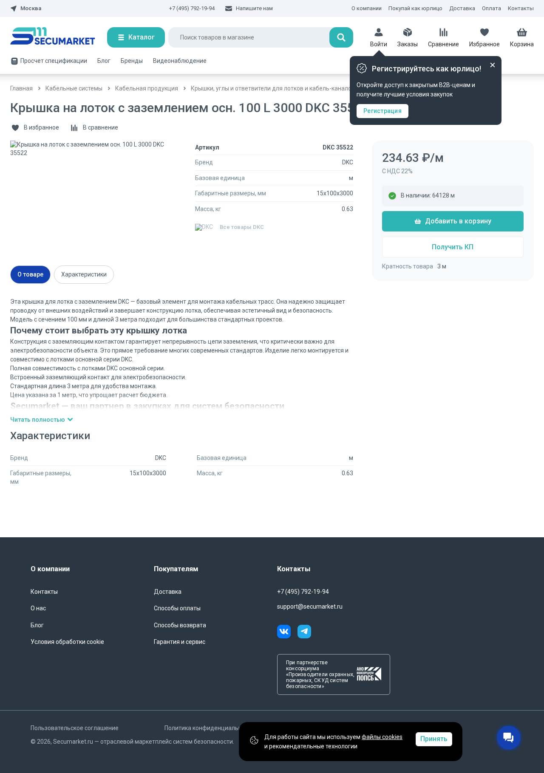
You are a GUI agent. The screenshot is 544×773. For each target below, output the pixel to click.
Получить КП (452, 247)
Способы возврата (180, 625)
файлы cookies (382, 737)
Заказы (407, 44)
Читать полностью (37, 419)
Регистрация (382, 110)
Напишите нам (254, 8)
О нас (38, 608)
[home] (58, 37)
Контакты (521, 8)
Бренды (132, 60)
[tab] (30, 274)
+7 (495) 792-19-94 (192, 8)
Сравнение (443, 44)
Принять (434, 739)
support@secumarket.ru (310, 606)
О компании (366, 8)
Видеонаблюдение (180, 60)
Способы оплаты (177, 608)
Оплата (491, 8)
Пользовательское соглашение (75, 728)
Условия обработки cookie (67, 641)
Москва (30, 8)
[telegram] (304, 633)
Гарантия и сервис (179, 641)
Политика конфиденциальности (209, 728)
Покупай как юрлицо (415, 8)
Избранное (484, 44)
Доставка (462, 8)
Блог (103, 60)
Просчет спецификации (53, 60)
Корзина (522, 44)
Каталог (141, 37)
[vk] (287, 633)
